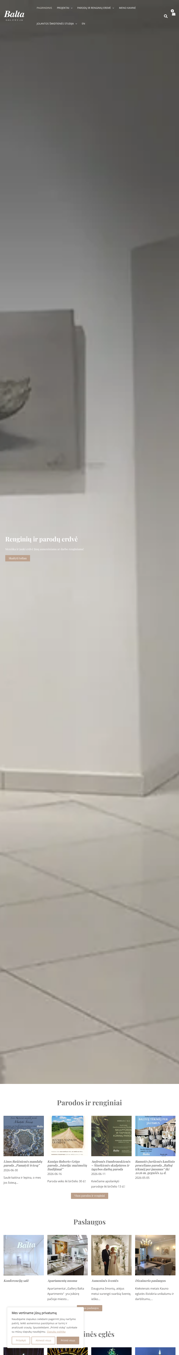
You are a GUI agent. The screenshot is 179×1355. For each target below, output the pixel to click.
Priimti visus (68, 1340)
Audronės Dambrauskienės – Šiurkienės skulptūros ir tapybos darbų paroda (110, 1165)
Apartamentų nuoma (62, 1281)
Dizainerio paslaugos (150, 1281)
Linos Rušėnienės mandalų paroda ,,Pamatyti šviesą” (22, 1163)
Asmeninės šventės (104, 1281)
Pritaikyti (21, 1340)
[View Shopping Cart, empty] (173, 16)
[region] (45, 1327)
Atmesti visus (43, 1340)
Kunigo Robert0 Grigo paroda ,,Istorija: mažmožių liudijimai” (67, 1165)
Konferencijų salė (16, 1281)
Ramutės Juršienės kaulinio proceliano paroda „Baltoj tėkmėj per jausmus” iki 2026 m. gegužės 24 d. (155, 1167)
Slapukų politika (56, 1331)
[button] (70, 8)
